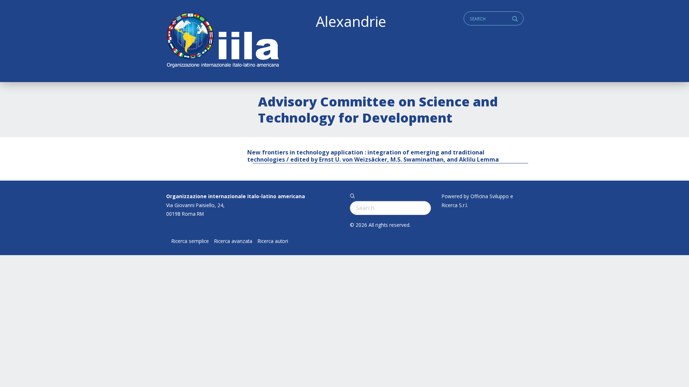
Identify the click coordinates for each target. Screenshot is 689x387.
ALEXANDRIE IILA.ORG (222, 41)
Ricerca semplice (190, 241)
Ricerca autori (273, 241)
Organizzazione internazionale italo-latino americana (235, 196)
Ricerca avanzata (233, 241)
